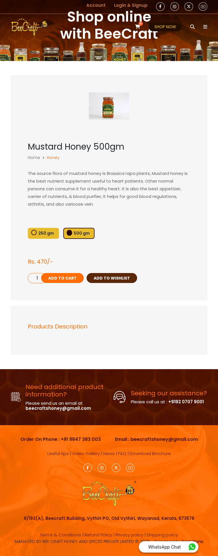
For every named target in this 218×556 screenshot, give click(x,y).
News (109, 453)
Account (96, 5)
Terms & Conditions (60, 535)
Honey (53, 157)
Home (34, 157)
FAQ (122, 453)
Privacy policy (129, 535)
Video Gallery (86, 453)
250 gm (46, 233)
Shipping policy (162, 535)
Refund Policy (98, 535)
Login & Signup (131, 5)
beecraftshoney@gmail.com (58, 408)
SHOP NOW (165, 27)
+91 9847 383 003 (81, 439)
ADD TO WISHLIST (112, 278)
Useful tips (58, 453)
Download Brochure (150, 453)
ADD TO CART (62, 278)
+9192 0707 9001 (186, 402)
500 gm (82, 233)
